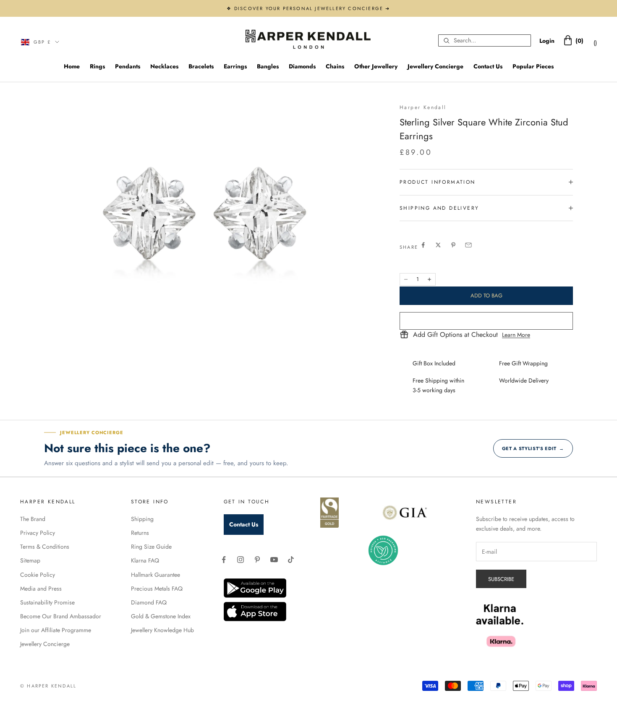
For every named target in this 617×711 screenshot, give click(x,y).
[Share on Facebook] (423, 245)
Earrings (235, 66)
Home (72, 66)
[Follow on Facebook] (224, 559)
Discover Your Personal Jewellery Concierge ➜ (312, 8)
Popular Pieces (533, 66)
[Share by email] (468, 245)
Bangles (268, 66)
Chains (335, 66)
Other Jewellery (375, 66)
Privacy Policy (37, 533)
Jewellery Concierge (435, 66)
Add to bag (486, 296)
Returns (140, 533)
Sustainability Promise (47, 602)
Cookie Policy (37, 574)
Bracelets (201, 66)
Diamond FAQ (149, 602)
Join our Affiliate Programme (55, 630)
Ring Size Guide (151, 546)
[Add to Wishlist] (486, 321)
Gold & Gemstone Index (161, 616)
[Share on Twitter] (438, 245)
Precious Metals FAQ (157, 588)
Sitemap (30, 560)
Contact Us (487, 66)
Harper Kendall (423, 107)
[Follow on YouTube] (274, 559)
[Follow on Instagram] (240, 559)
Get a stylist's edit (533, 448)
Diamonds (302, 66)
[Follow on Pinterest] (257, 559)
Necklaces (164, 66)
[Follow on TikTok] (291, 559)
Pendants (127, 66)
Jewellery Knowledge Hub (162, 630)
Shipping (142, 519)
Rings (97, 66)
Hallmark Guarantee (155, 574)
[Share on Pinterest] (453, 245)
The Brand (32, 519)
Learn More (516, 335)
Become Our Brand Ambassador (60, 616)
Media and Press (41, 588)
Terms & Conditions (44, 546)
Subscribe (501, 579)
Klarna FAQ (145, 560)
